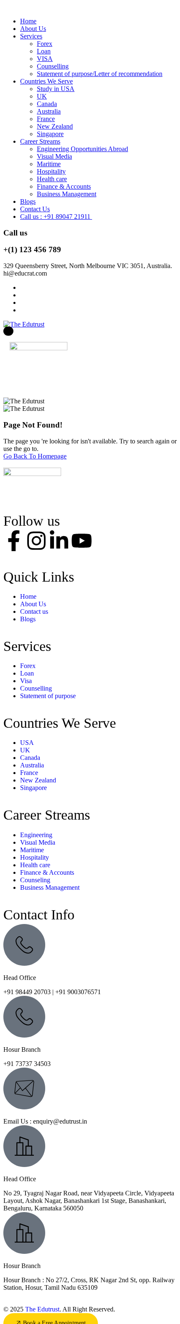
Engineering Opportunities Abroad (82, 148)
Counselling (53, 66)
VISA (45, 58)
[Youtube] (81, 540)
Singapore (50, 133)
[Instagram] (36, 540)
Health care (52, 178)
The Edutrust (42, 1309)
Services (31, 36)
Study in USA (56, 88)
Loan (44, 51)
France (46, 118)
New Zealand (55, 126)
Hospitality (51, 171)
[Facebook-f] (13, 540)
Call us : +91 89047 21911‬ (56, 216)
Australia (49, 111)
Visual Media (54, 156)
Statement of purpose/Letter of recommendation (99, 73)
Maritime (49, 163)
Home (28, 21)
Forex (44, 43)
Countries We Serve (46, 81)
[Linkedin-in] (59, 540)
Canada (47, 103)
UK (42, 96)
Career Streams (40, 141)
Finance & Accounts (64, 186)
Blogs (28, 201)
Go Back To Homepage (35, 456)
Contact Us (35, 209)
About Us (33, 28)
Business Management (66, 193)
